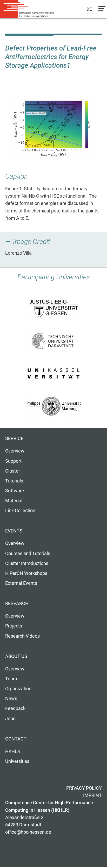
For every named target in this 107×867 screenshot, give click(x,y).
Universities (17, 761)
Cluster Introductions (26, 563)
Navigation (101, 10)
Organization (18, 688)
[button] (53, 128)
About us (16, 656)
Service (14, 438)
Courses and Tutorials (27, 553)
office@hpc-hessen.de (28, 832)
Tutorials (14, 480)
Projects (13, 626)
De (89, 9)
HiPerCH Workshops (26, 573)
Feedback (15, 708)
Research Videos (22, 636)
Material (13, 500)
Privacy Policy (84, 788)
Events (13, 530)
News (11, 698)
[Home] (28, 9)
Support (13, 461)
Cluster (12, 471)
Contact (15, 739)
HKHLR (12, 751)
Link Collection (20, 510)
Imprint (92, 795)
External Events (21, 583)
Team (11, 678)
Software (14, 490)
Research (17, 603)
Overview (14, 451)
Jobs (10, 718)
